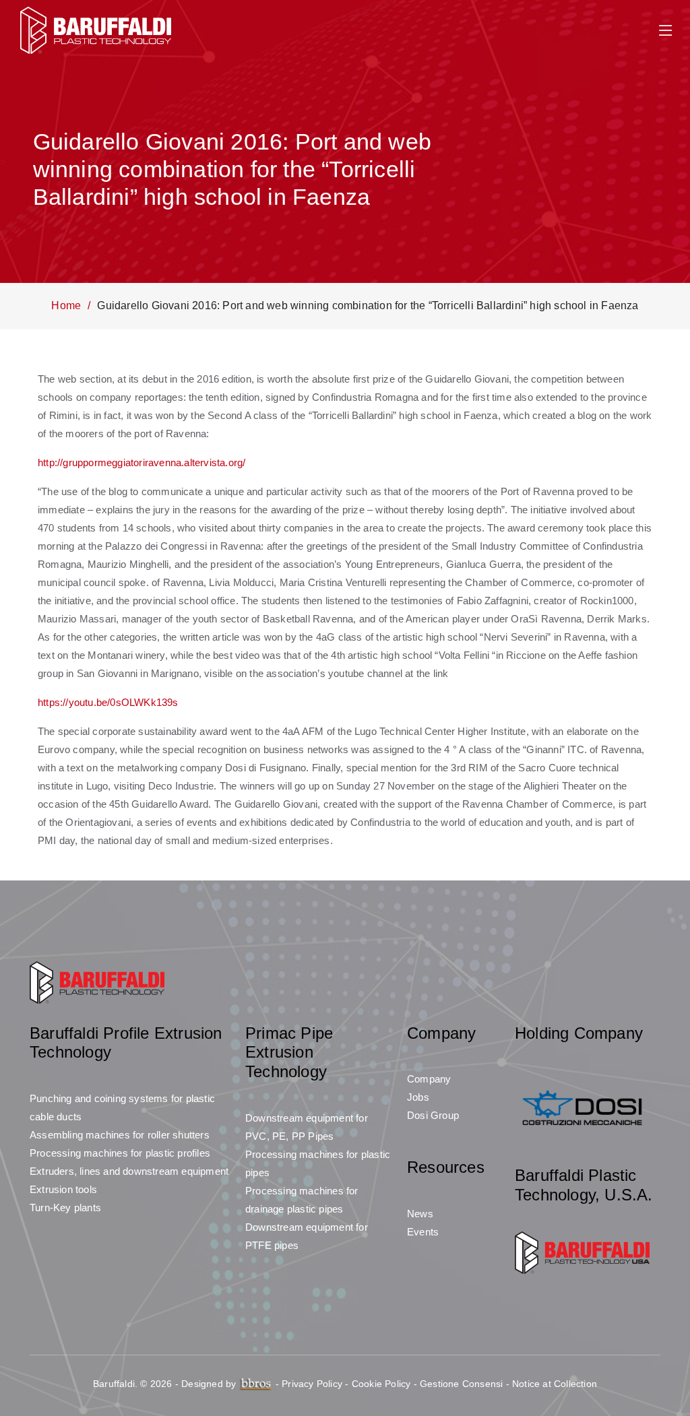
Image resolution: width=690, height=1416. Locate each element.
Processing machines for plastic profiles (120, 1153)
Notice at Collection (554, 1383)
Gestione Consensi (461, 1383)
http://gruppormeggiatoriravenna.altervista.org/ (141, 462)
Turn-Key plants (65, 1207)
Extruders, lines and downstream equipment (129, 1171)
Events (423, 1231)
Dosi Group (433, 1115)
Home (66, 305)
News (420, 1213)
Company (429, 1079)
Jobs (418, 1097)
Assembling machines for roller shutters (120, 1134)
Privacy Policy (312, 1383)
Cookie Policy (381, 1383)
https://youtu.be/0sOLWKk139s (108, 702)
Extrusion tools (63, 1189)
